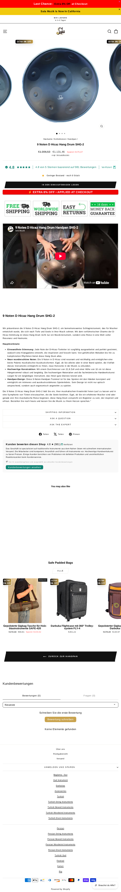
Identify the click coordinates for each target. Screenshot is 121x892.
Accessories (60, 791)
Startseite (47, 139)
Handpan (72, 139)
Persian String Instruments (60, 834)
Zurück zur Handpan (63, 656)
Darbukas (60, 786)
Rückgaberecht (60, 754)
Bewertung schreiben (60, 719)
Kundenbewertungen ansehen (24, 467)
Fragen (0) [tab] (89, 695)
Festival (60, 861)
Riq (60, 871)
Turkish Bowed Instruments (60, 807)
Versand (60, 759)
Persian (60, 828)
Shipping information (60, 412)
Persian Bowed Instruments (60, 839)
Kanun (60, 866)
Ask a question (60, 418)
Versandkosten (62, 155)
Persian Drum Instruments (60, 850)
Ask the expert (60, 424)
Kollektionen (60, 139)
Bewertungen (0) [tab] (31, 695)
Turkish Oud (60, 855)
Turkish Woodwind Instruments (60, 813)
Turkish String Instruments (60, 802)
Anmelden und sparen (59, 767)
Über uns (60, 749)
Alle (60, 571)
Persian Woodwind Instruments (60, 844)
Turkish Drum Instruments (60, 818)
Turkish (60, 796)
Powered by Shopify (60, 889)
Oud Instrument (60, 780)
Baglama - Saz (60, 775)
